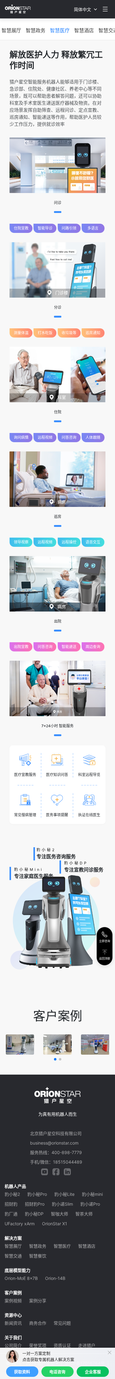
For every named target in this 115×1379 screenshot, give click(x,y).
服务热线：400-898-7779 (56, 1152)
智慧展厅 (11, 30)
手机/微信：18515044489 (56, 1162)
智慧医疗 (60, 30)
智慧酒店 (84, 30)
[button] (55, 1059)
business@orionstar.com (54, 1142)
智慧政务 (35, 30)
